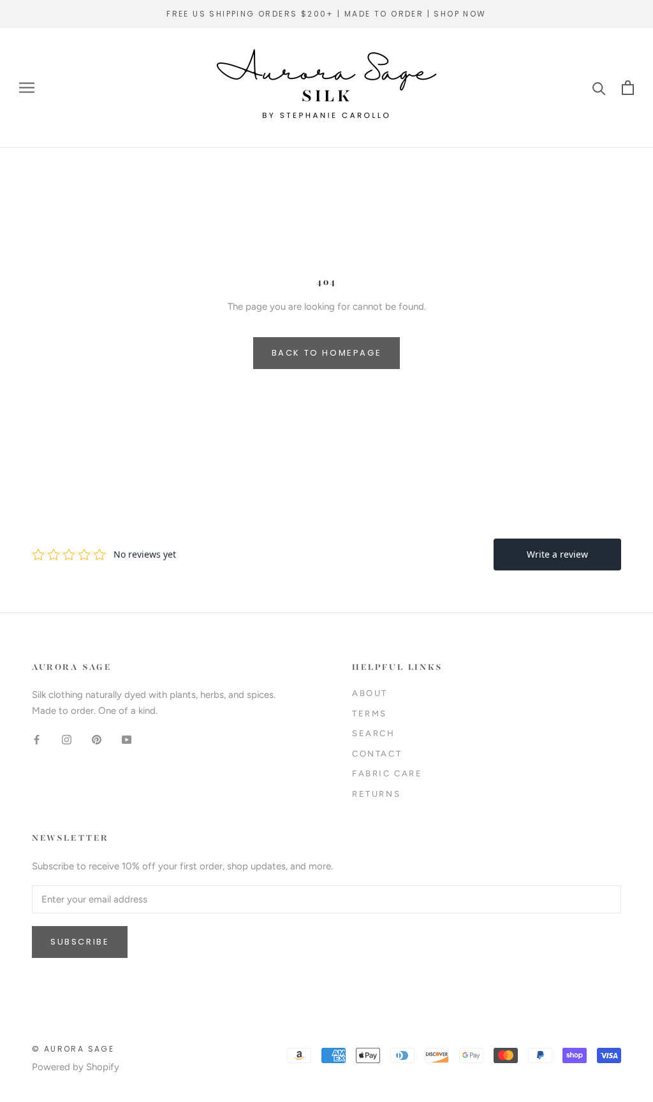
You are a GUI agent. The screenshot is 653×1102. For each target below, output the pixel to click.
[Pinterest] (96, 740)
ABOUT (370, 693)
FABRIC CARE (387, 773)
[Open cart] (628, 87)
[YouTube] (126, 740)
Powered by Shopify (75, 1067)
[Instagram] (66, 740)
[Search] (599, 87)
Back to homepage (327, 353)
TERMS (369, 713)
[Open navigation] (26, 87)
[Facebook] (36, 740)
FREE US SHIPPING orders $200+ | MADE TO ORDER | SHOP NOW (326, 13)
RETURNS (376, 794)
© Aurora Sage (73, 1048)
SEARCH (373, 733)
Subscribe (79, 942)
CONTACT (377, 753)
